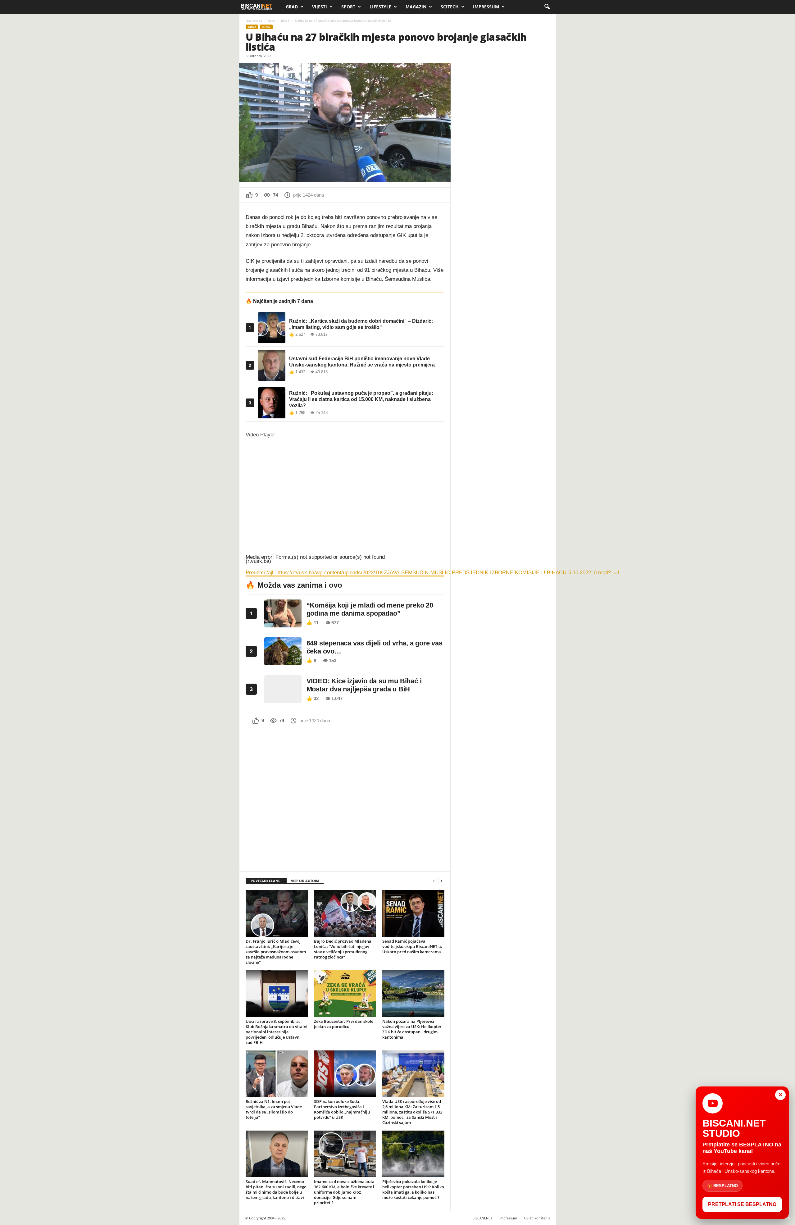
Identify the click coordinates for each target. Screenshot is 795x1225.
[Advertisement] (345, 797)
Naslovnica (254, 20)
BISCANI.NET (482, 1218)
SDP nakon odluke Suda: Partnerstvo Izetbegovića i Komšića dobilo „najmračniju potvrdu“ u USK (342, 1109)
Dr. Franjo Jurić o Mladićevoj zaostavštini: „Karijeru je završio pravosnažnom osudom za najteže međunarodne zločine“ (276, 951)
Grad (292, 7)
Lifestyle (380, 7)
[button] (547, 7)
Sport (348, 7)
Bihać (285, 20)
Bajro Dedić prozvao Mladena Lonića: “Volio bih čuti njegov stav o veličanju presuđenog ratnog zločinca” (342, 949)
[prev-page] (434, 881)
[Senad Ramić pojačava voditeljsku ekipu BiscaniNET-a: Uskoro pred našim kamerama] (413, 913)
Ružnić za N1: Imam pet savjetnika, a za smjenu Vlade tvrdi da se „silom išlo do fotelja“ (274, 1109)
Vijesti (319, 7)
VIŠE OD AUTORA (305, 880)
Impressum (486, 7)
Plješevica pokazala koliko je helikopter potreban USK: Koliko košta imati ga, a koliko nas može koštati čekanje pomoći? (413, 1189)
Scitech (450, 7)
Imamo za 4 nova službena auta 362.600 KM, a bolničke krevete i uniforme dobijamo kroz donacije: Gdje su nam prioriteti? (344, 1192)
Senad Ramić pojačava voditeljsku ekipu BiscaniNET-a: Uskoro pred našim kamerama (412, 946)
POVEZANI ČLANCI (266, 880)
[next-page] (441, 881)
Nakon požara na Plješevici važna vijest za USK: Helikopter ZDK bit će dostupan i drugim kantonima (412, 1029)
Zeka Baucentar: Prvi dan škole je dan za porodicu (343, 1023)
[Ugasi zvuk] (248, 611)
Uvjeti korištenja (537, 1218)
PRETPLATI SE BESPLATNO (742, 1204)
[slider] (324, 610)
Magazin (416, 7)
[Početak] (248, 582)
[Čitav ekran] (248, 619)
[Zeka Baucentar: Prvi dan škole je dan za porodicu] (345, 993)
